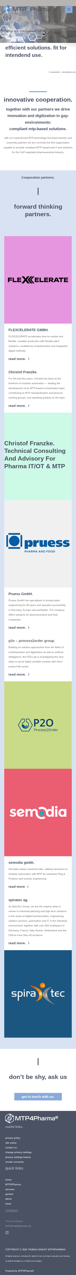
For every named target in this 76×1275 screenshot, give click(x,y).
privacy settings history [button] (18, 1157)
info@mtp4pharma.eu (18, 1226)
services (9, 1189)
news (8, 1203)
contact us (11, 1147)
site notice (11, 1143)
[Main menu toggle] (69, 9)
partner (9, 1194)
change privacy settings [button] (18, 1152)
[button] (19, 359)
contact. (12, 1210)
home (8, 1179)
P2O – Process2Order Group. (31, 641)
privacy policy (12, 1138)
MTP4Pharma (13, 1184)
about (8, 1199)
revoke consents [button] (14, 1162)
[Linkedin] (7, 1232)
